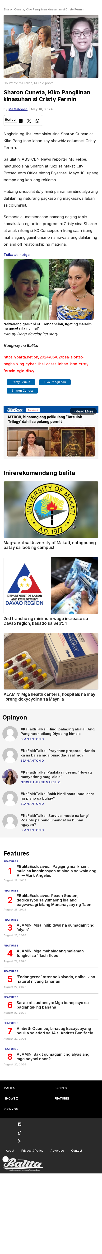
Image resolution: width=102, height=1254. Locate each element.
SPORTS (61, 1088)
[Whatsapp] (37, 121)
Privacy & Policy (32, 1150)
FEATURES (62, 1098)
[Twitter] (29, 121)
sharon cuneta (22, 390)
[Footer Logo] (22, 1163)
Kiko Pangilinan (55, 382)
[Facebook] (21, 121)
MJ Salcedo (18, 109)
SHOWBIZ (11, 1098)
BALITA (9, 1088)
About (10, 1150)
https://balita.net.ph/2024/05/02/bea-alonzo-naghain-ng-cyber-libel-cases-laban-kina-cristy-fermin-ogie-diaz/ (47, 364)
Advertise (57, 1150)
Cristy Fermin (21, 382)
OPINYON (11, 1109)
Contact (76, 1150)
